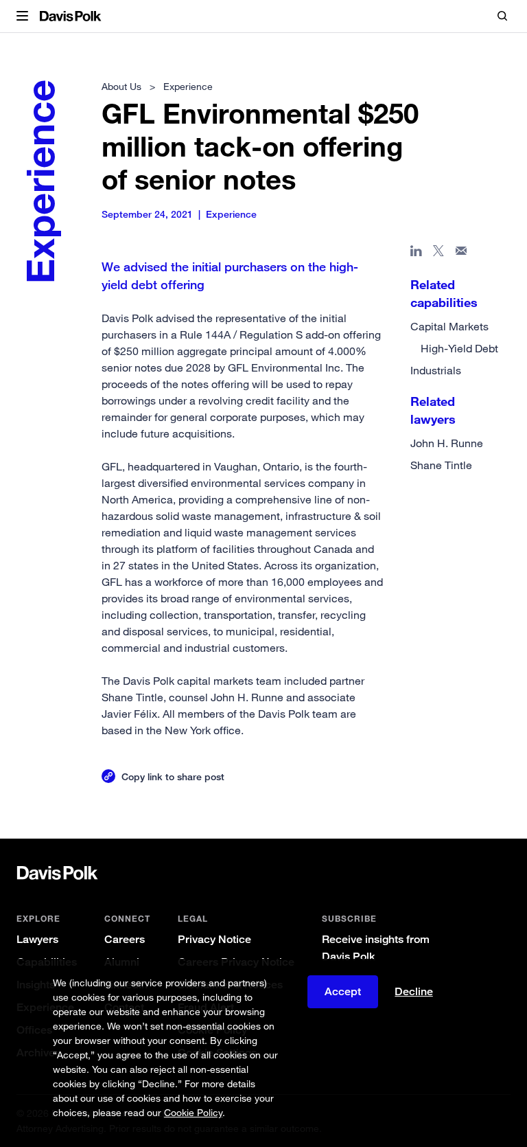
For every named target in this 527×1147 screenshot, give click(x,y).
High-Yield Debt (459, 348)
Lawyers (37, 939)
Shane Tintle (441, 465)
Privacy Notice (214, 939)
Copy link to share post (172, 776)
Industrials (435, 370)
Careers (124, 939)
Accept (343, 991)
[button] (22, 16)
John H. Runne (446, 443)
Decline (414, 992)
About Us (121, 86)
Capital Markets (449, 326)
